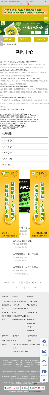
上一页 (13, 282)
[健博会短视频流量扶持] (19, 195)
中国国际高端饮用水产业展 (25, 254)
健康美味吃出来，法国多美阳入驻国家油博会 (13, 70)
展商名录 (7, 146)
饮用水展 (9, 362)
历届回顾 (7, 158)
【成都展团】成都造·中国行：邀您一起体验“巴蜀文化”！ (16, 78)
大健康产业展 (29, 364)
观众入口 (24, 39)
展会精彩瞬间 (4, 128)
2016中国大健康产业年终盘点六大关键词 (12, 97)
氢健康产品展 (18, 364)
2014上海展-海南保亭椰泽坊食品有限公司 (12, 114)
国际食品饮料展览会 (22, 241)
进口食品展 (19, 362)
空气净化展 (28, 362)
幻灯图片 (7, 164)
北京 (21, 4)
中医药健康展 (25, 360)
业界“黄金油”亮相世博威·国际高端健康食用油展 (13, 86)
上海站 (9, 44)
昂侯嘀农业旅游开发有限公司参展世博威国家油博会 (15, 117)
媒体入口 (41, 39)
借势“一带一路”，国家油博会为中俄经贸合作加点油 (15, 62)
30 (28, 287)
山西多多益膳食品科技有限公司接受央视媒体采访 (14, 121)
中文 (42, 1)
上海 (27, 4)
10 (22, 287)
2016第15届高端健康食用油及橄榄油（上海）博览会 (15, 119)
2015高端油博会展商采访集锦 (9, 125)
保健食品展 (14, 360)
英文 (46, 1)
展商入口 (8, 39)
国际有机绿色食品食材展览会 (8, 109)
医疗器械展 (38, 362)
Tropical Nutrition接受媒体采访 (9, 123)
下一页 (35, 287)
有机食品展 (35, 360)
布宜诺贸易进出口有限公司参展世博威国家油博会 (14, 116)
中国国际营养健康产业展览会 (26, 267)
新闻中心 (15, 44)
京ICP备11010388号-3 (35, 392)
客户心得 (7, 152)
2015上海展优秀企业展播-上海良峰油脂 (11, 127)
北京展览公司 (26, 366)
